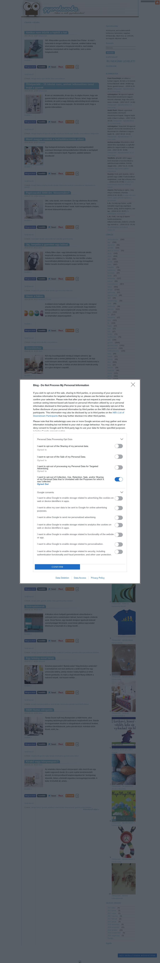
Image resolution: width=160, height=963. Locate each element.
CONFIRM (57, 567)
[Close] (134, 385)
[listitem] (80, 439)
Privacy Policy (98, 578)
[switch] (119, 446)
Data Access (80, 578)
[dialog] (80, 481)
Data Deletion (62, 578)
